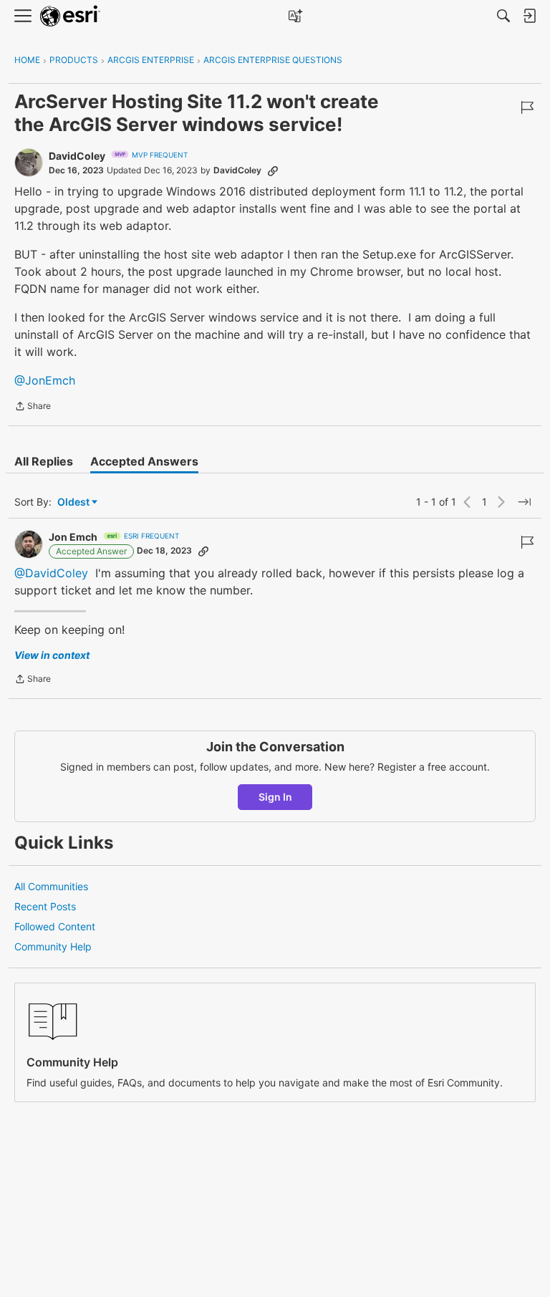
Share (32, 407)
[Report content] (527, 107)
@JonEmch (44, 380)
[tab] (44, 461)
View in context (52, 655)
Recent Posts (45, 906)
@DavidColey (51, 573)
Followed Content (54, 926)
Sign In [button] (275, 797)
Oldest (74, 502)
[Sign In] (529, 16)
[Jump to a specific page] (524, 502)
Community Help (53, 946)
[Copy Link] (272, 170)
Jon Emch (73, 537)
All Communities (51, 886)
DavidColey (77, 156)
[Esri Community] (70, 16)
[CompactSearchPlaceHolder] (503, 16)
